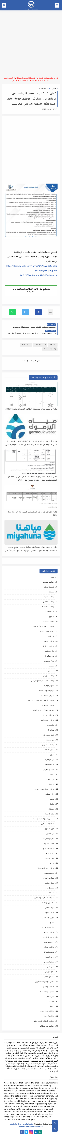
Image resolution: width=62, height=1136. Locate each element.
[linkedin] (36, 1132)
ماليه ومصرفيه (48, 839)
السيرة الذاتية (49, 587)
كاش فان (50, 967)
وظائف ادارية (49, 597)
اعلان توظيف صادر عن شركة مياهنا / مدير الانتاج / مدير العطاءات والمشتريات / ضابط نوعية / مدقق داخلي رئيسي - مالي (31, 549)
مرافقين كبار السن (47, 1012)
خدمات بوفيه (49, 873)
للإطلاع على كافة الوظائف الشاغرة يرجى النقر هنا (31, 290)
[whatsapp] (40, 1132)
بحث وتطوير (49, 883)
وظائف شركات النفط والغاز (43, 1021)
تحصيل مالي (49, 888)
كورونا (52, 1007)
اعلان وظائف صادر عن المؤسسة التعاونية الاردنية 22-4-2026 (32, 514)
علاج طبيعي (49, 972)
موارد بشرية (49, 656)
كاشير (52, 775)
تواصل (51, 1002)
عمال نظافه (49, 750)
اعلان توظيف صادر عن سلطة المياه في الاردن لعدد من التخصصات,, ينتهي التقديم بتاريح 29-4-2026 (32, 478)
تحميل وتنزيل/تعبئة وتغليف (43, 819)
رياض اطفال (49, 957)
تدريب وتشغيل (48, 918)
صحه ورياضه (49, 942)
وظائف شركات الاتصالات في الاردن (41, 701)
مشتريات (50, 725)
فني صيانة (50, 740)
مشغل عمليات (48, 977)
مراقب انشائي (49, 947)
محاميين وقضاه (48, 903)
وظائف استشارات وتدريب (44, 790)
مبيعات (51, 592)
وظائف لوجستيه (47, 720)
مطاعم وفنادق (48, 646)
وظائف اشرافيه (48, 706)
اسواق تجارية (49, 686)
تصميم (51, 666)
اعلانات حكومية (48, 622)
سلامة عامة (49, 765)
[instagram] (31, 1132)
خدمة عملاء (43, 89)
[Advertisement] (31, 44)
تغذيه (52, 864)
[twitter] (26, 1132)
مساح (52, 923)
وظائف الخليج (48, 602)
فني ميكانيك (49, 760)
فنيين (52, 755)
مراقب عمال (49, 908)
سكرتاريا (25, 345)
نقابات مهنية (49, 349)
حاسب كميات (49, 952)
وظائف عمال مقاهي (46, 1026)
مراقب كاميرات (48, 1016)
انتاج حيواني (50, 997)
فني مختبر (50, 834)
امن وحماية (50, 854)
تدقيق (52, 804)
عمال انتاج (50, 730)
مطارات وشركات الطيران (44, 982)
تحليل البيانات (48, 938)
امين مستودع (49, 661)
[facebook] (22, 1132)
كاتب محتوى (49, 794)
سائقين (51, 671)
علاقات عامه (49, 814)
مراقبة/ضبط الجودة (46, 691)
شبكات (51, 893)
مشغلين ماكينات (47, 928)
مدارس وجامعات (47, 696)
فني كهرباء (50, 780)
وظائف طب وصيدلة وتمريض (42, 681)
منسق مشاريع (48, 849)
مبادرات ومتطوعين (47, 992)
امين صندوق (49, 829)
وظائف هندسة (48, 582)
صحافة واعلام (48, 987)
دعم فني (51, 809)
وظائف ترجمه (49, 933)
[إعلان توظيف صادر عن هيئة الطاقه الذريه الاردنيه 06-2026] (31, 394)
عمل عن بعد (49, 859)
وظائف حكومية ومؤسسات (43, 627)
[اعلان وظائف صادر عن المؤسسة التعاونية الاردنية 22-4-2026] (31, 497)
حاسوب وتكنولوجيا (47, 632)
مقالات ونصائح (48, 878)
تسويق (51, 617)
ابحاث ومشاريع (48, 745)
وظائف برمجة (49, 642)
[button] (38, 312)
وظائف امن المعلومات (45, 868)
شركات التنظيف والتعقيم (44, 898)
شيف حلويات (49, 913)
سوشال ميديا (48, 716)
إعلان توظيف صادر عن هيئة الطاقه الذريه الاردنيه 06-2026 (31, 409)
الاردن (54, 89)
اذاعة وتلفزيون (48, 770)
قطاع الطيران (49, 962)
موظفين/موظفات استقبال (43, 711)
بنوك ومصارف (48, 735)
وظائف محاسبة (48, 607)
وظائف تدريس (48, 676)
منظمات (51, 785)
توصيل (51, 799)
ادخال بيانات (49, 651)
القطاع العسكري (47, 824)
